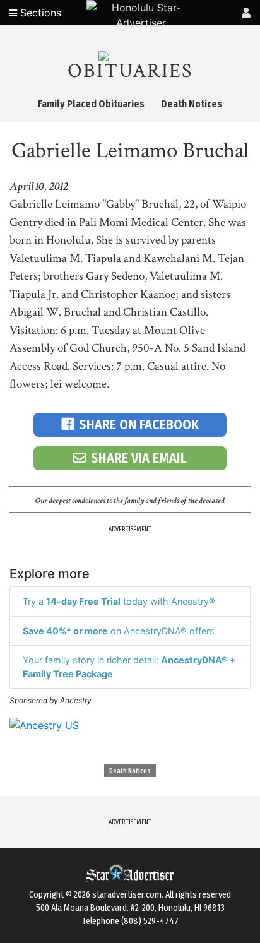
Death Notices (130, 771)
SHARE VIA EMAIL (139, 457)
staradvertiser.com (127, 894)
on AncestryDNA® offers (119, 631)
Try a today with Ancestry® (119, 601)
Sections (39, 12)
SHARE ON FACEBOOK (139, 424)
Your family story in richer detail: (129, 667)
